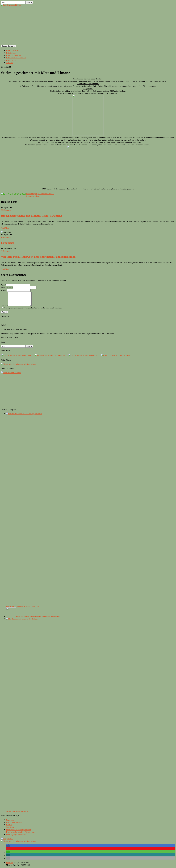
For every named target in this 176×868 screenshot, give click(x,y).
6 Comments (5, 251)
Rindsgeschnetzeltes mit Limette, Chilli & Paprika (31, 215)
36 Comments (6, 210)
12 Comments (6, 237)
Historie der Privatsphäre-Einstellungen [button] (20, 832)
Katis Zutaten (11, 53)
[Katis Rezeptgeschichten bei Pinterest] (83, 355)
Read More (5, 228)
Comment (4, 305)
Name (3, 285)
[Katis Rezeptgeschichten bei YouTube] (116, 355)
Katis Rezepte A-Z (13, 50)
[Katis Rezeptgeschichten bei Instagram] (50, 355)
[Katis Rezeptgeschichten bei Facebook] (16, 355)
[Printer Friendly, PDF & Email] (13, 193)
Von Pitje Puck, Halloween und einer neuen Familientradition (38, 256)
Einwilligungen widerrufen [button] (16, 834)
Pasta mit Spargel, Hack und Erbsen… (40, 193)
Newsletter (10, 827)
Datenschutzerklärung (14, 822)
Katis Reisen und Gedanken (16, 57)
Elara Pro (9, 862)
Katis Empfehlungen (13, 55)
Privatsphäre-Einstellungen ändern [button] (18, 829)
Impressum (10, 820)
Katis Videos (10, 60)
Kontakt (9, 824)
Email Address (7, 287)
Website (4, 290)
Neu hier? (9, 62)
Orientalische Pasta (33, 196)
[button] (8, 846)
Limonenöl (7, 242)
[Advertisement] (88, 25)
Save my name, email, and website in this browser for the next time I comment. (33, 308)
